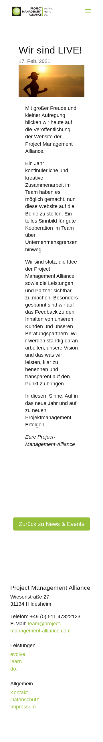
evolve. (18, 654)
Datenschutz (24, 699)
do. (13, 669)
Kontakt (19, 692)
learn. (16, 661)
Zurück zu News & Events (51, 524)
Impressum (23, 707)
